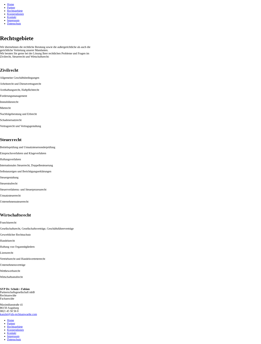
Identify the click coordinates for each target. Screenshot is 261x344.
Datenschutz (14, 339)
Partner (11, 323)
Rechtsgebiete (15, 326)
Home (10, 320)
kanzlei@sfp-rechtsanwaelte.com (18, 314)
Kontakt (11, 333)
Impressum (13, 336)
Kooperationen (15, 329)
